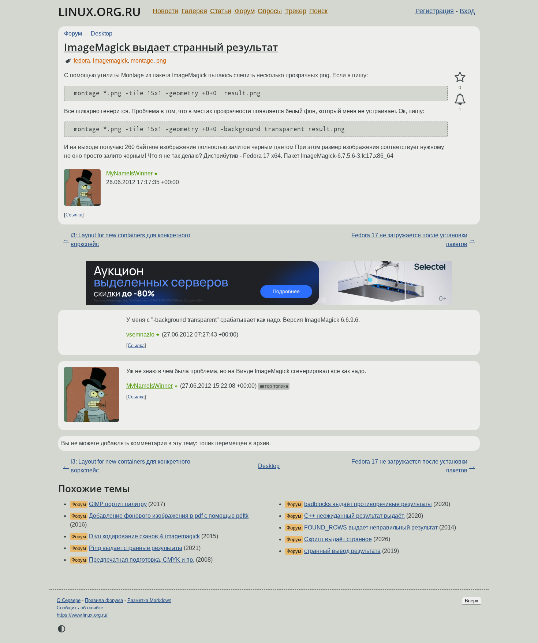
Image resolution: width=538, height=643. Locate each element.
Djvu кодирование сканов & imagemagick (144, 536)
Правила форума (104, 600)
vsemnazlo (140, 334)
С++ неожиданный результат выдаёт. (354, 516)
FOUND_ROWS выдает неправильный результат (371, 527)
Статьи (220, 11)
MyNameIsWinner (129, 173)
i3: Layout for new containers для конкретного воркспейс (130, 239)
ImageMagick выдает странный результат (171, 47)
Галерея (194, 11)
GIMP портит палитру (118, 504)
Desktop (101, 33)
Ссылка (74, 215)
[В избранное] (460, 77)
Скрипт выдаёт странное (338, 539)
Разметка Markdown (149, 600)
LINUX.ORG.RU (99, 11)
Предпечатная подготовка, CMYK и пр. (141, 560)
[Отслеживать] (460, 99)
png (161, 60)
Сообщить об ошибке (80, 607)
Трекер (295, 11)
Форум (245, 11)
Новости (165, 11)
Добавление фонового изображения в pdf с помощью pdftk (169, 516)
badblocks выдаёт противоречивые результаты (368, 504)
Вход (467, 11)
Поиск (318, 11)
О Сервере (69, 600)
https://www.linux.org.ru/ (82, 615)
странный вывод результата (342, 551)
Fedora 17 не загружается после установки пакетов (409, 239)
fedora (82, 60)
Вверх (471, 600)
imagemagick (110, 60)
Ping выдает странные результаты (135, 548)
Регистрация (434, 11)
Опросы (270, 11)
